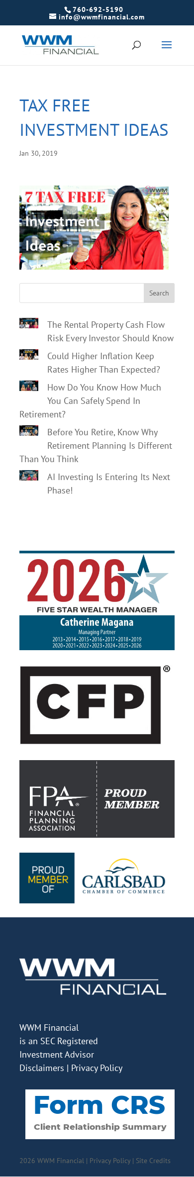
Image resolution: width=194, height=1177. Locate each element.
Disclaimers (41, 1068)
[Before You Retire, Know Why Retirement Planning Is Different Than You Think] (28, 432)
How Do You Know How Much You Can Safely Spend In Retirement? (90, 401)
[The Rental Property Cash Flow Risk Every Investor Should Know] (28, 325)
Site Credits (153, 1160)
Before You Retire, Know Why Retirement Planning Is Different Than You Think (95, 445)
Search (159, 293)
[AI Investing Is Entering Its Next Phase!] (28, 477)
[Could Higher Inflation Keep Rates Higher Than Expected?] (28, 356)
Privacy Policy (96, 1068)
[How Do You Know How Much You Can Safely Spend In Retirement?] (28, 387)
